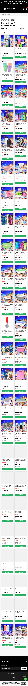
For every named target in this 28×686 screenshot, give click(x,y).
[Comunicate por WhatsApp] (25, 679)
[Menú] (2, 9)
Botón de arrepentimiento (14, 679)
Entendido (23, 683)
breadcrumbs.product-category (8, 19)
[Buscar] (26, 14)
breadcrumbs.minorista (9, 18)
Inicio (2, 18)
